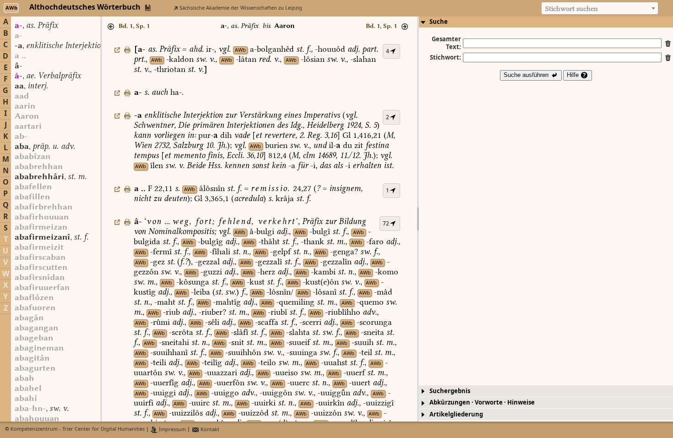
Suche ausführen (527, 74)
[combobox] (599, 8)
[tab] (546, 21)
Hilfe (574, 74)
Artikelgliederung (456, 414)
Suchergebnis (449, 391)
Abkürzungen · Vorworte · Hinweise (482, 402)
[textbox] (600, 8)
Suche (438, 21)
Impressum (171, 429)
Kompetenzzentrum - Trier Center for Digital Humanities (78, 429)
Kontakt (209, 429)
